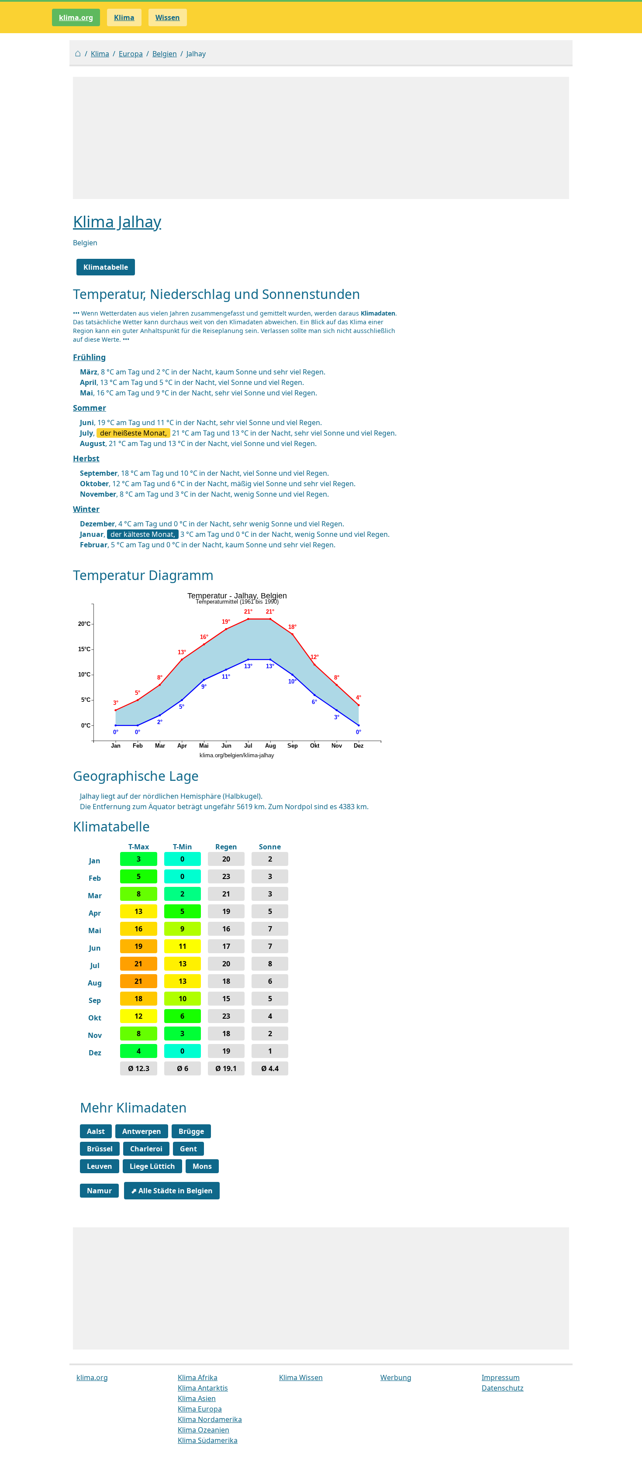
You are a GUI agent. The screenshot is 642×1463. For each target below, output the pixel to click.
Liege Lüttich (152, 1166)
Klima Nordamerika (210, 1419)
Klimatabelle (105, 267)
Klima (100, 53)
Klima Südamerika (208, 1440)
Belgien (164, 53)
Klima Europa (200, 1409)
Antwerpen (141, 1131)
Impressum (501, 1377)
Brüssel (100, 1149)
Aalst (96, 1131)
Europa (131, 53)
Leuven (99, 1166)
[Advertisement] (321, 138)
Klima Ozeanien (203, 1430)
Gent (188, 1149)
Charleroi (146, 1149)
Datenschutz (503, 1388)
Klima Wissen (301, 1377)
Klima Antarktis (203, 1388)
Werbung (395, 1377)
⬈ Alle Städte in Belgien (172, 1190)
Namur (99, 1190)
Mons (202, 1166)
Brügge (191, 1131)
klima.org (76, 17)
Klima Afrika (197, 1377)
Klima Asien (197, 1398)
